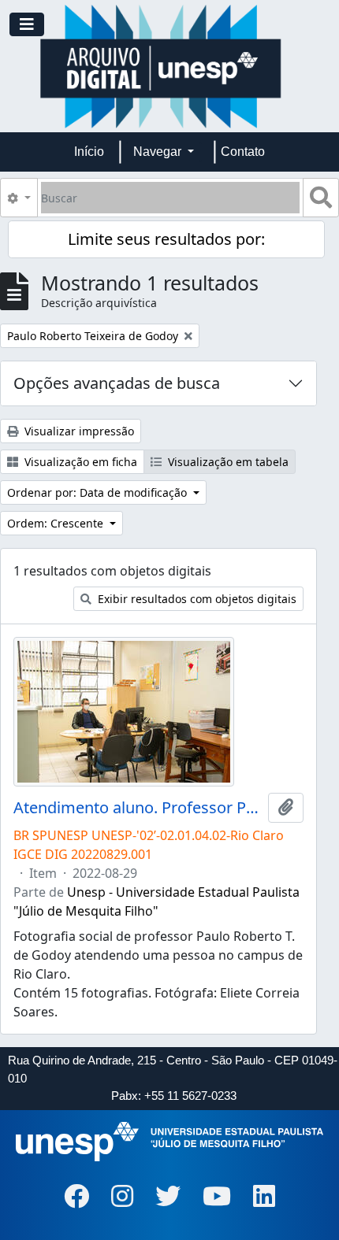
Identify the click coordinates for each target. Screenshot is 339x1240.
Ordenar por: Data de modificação (98, 492)
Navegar (158, 151)
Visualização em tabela (227, 461)
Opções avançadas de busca (116, 383)
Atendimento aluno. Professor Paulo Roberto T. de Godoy (137, 807)
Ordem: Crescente (56, 523)
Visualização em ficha (79, 461)
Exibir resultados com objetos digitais (195, 598)
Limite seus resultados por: (166, 239)
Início (89, 151)
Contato (243, 151)
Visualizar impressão (77, 431)
